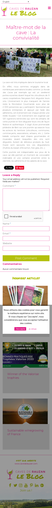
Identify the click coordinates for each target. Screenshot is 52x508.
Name (7, 223)
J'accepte (20, 329)
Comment (9, 186)
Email (7, 233)
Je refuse (33, 329)
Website (7, 243)
